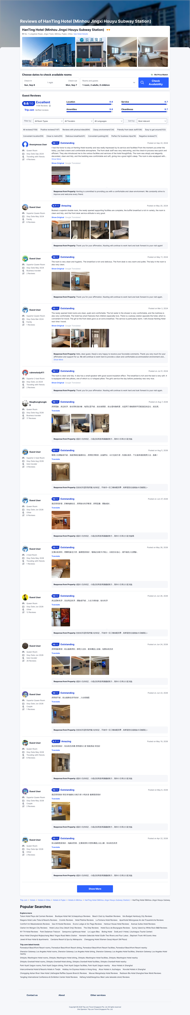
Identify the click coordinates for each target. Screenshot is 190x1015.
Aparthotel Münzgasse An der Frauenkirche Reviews (141, 920)
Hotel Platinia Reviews (84, 920)
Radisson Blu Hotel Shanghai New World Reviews (140, 973)
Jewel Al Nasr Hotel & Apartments (34, 939)
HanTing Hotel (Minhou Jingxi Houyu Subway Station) (107, 900)
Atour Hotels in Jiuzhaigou (110, 969)
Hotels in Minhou (75, 900)
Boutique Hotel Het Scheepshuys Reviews (72, 916)
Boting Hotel (107, 932)
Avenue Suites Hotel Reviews (143, 924)
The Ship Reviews (91, 928)
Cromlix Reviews (66, 920)
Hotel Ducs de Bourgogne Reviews (115, 928)
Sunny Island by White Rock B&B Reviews (149, 928)
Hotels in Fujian (59, 900)
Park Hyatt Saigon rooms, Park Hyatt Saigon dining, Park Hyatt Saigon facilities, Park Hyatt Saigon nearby (65, 965)
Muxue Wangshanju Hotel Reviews (103, 973)
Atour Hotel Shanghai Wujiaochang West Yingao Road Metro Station (48, 935)
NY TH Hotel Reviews (29, 932)
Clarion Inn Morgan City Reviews (33, 928)
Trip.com (23, 900)
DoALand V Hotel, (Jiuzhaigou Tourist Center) (133, 932)
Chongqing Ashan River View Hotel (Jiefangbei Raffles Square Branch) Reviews (53, 973)
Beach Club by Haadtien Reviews (106, 916)
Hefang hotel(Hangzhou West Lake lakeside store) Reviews (105, 977)
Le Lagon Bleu (94, 932)
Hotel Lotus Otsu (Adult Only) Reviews (65, 928)
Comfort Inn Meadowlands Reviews (35, 924)
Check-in (28, 81)
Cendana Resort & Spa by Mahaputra (66, 939)
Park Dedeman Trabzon (50, 932)
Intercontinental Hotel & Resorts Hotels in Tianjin (40, 969)
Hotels (32, 900)
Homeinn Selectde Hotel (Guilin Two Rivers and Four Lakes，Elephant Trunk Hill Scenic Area (117, 935)
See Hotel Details (81, 34)
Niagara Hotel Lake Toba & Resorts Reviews (38, 920)
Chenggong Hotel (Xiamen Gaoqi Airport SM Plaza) (105, 939)
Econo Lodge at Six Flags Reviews (87, 924)
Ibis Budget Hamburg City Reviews (137, 916)
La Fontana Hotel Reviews (106, 920)
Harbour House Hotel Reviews (116, 924)
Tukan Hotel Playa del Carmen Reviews (36, 916)
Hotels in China (44, 900)
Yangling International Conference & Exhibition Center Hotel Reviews (49, 977)
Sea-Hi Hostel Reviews (61, 924)
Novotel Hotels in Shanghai (134, 969)
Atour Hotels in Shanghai (122, 965)
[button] (168, 4)
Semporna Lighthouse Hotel (74, 932)
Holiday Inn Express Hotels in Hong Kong (79, 969)
